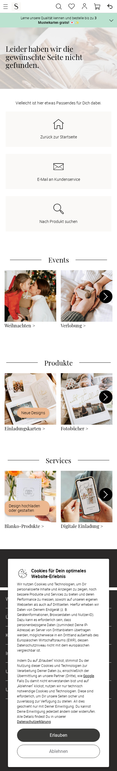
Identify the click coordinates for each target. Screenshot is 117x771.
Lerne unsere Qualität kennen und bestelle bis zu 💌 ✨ (59, 20)
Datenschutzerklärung (34, 721)
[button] (84, 6)
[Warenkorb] (97, 6)
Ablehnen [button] (58, 751)
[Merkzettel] (72, 6)
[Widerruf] (110, 6)
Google (88, 675)
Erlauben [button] (58, 735)
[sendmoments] (16, 6)
